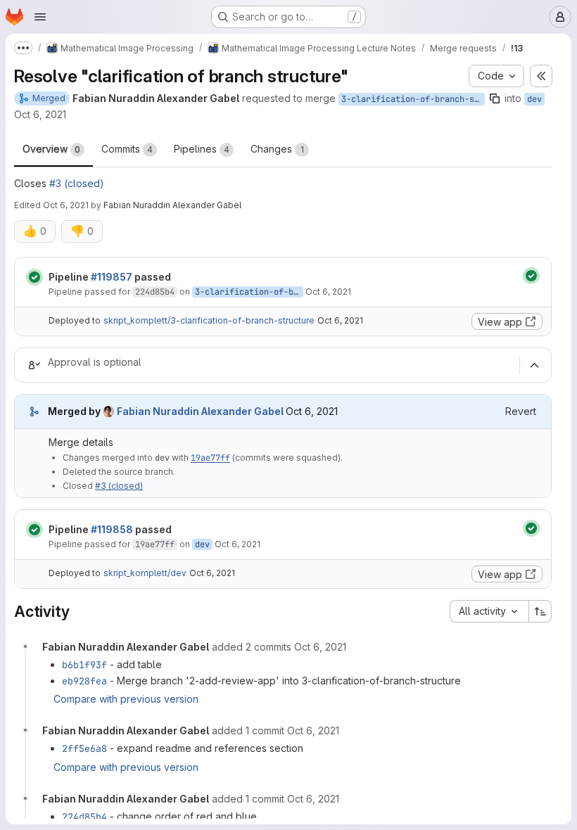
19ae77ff (210, 458)
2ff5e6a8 (84, 748)
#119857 (111, 277)
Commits (127, 149)
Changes (277, 149)
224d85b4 (155, 292)
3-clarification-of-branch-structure (413, 99)
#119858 (112, 529)
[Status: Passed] (34, 277)
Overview (51, 149)
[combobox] (489, 611)
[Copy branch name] (494, 98)
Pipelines (201, 149)
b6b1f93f (84, 664)
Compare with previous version (125, 699)
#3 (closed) (76, 183)
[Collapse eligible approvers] (534, 365)
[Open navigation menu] (40, 17)
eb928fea (84, 681)
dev (534, 99)
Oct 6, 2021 (40, 114)
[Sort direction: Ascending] (540, 611)
